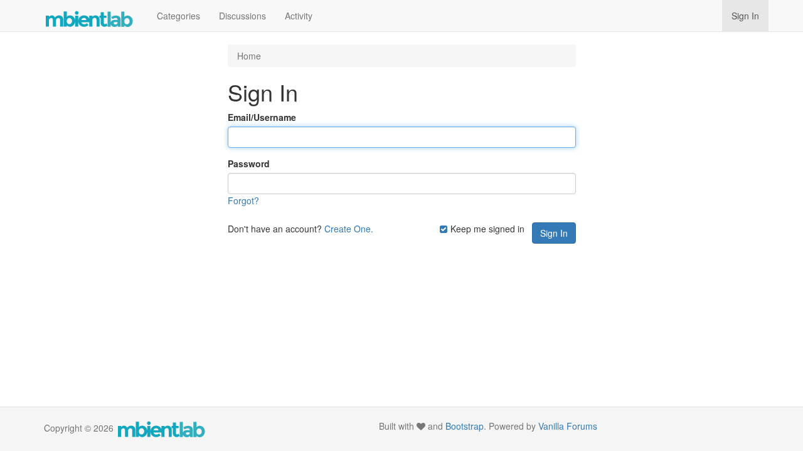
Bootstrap (464, 426)
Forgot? (243, 200)
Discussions (242, 15)
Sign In (745, 15)
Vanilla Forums (567, 426)
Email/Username (262, 117)
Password (249, 163)
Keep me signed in (486, 228)
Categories (178, 15)
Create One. (348, 228)
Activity (298, 15)
